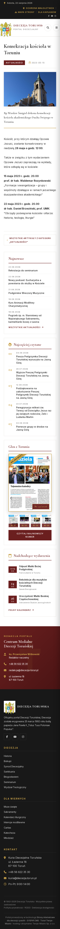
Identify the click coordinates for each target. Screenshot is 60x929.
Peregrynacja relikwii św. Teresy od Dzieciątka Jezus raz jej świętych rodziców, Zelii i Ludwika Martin (33, 410)
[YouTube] (52, 16)
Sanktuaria (9, 771)
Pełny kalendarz (19, 610)
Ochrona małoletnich (40, 8)
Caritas (7, 827)
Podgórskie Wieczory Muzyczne (26, 291)
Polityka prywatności (13, 907)
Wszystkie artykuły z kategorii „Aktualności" (30, 240)
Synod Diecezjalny (14, 766)
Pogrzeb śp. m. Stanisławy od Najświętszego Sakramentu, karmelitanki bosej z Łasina (24, 317)
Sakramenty (10, 811)
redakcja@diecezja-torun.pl (23, 670)
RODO (28, 907)
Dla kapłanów (47, 12)
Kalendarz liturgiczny (15, 817)
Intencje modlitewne (14, 822)
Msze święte (10, 806)
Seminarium (10, 782)
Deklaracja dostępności (43, 907)
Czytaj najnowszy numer (30, 535)
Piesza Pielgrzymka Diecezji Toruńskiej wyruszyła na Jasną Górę (33, 358)
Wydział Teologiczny (15, 787)
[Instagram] (55, 16)
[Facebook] (48, 16)
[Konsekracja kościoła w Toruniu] (30, 89)
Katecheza (9, 832)
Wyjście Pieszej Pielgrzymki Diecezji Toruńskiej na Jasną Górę (32, 374)
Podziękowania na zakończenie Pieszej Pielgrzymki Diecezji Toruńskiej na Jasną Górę (33, 391)
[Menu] (56, 27)
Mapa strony (26, 12)
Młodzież (9, 838)
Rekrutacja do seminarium (23, 269)
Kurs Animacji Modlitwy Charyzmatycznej (21, 302)
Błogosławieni (11, 776)
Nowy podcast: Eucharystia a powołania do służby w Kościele (26, 280)
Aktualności (14, 63)
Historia (8, 756)
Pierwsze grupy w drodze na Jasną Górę (32, 426)
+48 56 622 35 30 (18, 663)
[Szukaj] (47, 27)
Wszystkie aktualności (24, 327)
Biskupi (7, 761)
